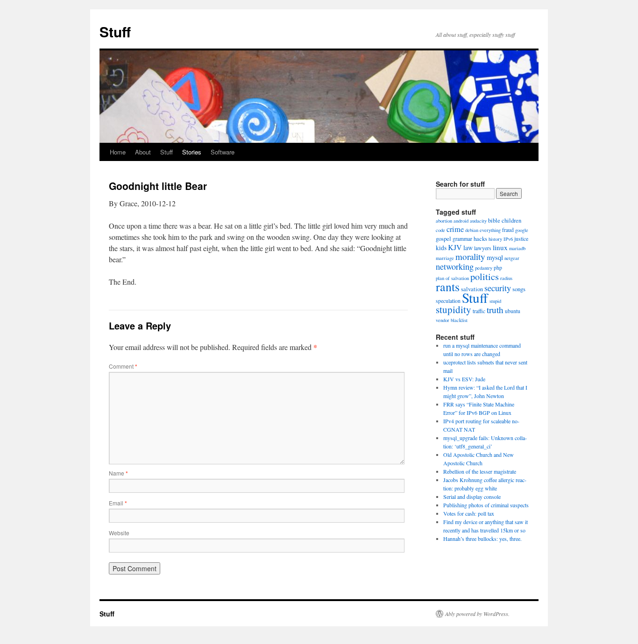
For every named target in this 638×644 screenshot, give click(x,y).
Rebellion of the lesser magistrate (479, 471)
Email (118, 503)
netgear (511, 258)
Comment (123, 366)
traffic (479, 311)
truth (495, 309)
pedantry (483, 268)
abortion (444, 220)
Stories (191, 151)
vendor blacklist (452, 320)
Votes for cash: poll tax (468, 513)
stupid (495, 301)
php (498, 267)
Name (118, 473)
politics (484, 276)
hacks (480, 239)
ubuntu (512, 311)
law (468, 247)
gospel (443, 239)
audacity (478, 220)
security (497, 288)
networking (455, 266)
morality (470, 256)
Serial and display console (472, 496)
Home (118, 151)
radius (506, 278)
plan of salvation (452, 278)
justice (521, 238)
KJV (455, 247)
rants (448, 286)
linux (500, 247)
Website (119, 533)
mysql (495, 257)
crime (455, 229)
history (495, 239)
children (511, 220)
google (521, 230)
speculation (448, 300)
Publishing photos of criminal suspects (486, 505)
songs (518, 289)
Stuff (115, 31)
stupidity (453, 309)
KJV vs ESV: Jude (464, 379)
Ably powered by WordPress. (477, 613)
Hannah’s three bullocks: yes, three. (482, 538)
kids (441, 248)
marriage (445, 258)
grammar (462, 238)
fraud (508, 229)
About (143, 151)
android (461, 220)
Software (222, 151)
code (440, 230)
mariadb (517, 248)
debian (471, 230)
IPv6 (508, 239)
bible (494, 220)
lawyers (482, 248)
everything (490, 230)
